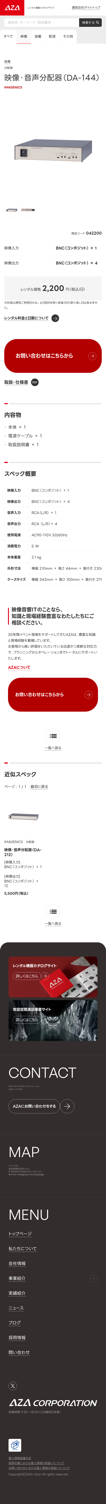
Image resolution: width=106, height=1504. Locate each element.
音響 (38, 36)
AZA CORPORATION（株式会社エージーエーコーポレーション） (53, 1402)
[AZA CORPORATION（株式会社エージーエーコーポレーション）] (12, 7)
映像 (23, 36)
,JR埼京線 (28, 1174)
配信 (52, 36)
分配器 (30, 842)
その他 (68, 36)
